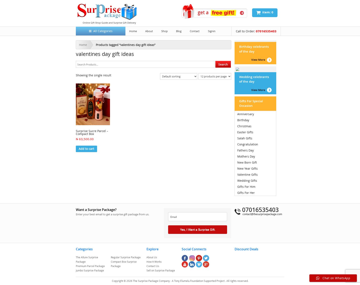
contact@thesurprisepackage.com (262, 214)
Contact (195, 31)
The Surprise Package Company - (152, 280)
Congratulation (247, 144)
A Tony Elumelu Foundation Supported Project (198, 280)
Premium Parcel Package (90, 266)
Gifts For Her (246, 193)
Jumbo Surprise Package (90, 270)
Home (133, 31)
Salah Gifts (244, 138)
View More (258, 60)
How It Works (154, 261)
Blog (178, 31)
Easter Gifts (245, 132)
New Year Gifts (247, 168)
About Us (151, 257)
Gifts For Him (246, 187)
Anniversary (245, 114)
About (149, 31)
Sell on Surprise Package (160, 270)
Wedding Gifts (247, 181)
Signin (211, 31)
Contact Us (152, 266)
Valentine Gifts (247, 175)
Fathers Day (245, 150)
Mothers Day (246, 156)
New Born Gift (247, 162)
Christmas (244, 126)
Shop (164, 31)
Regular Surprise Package (126, 257)
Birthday (243, 120)
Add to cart (86, 149)
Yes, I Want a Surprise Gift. (197, 229)
